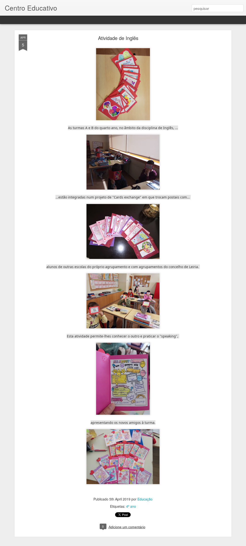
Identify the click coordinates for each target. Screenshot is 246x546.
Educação (145, 499)
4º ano (131, 506)
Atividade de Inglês (118, 37)
